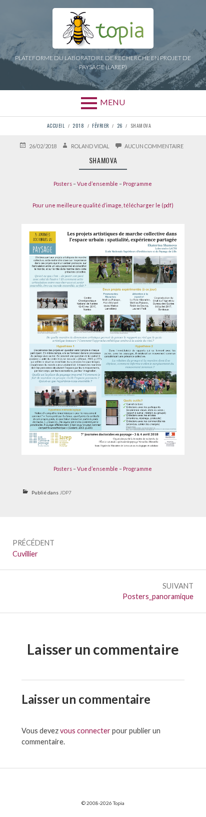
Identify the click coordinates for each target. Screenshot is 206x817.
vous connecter (85, 730)
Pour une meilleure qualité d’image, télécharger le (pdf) (103, 205)
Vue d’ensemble (97, 183)
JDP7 (66, 492)
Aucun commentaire (154, 145)
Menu (112, 102)
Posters (63, 183)
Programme (137, 183)
